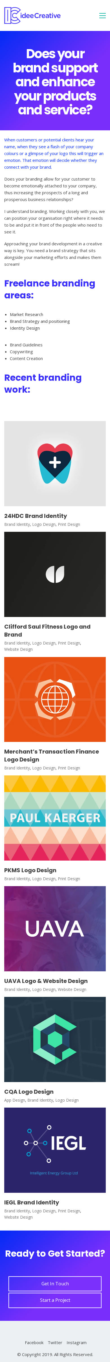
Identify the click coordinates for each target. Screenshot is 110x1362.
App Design (14, 1100)
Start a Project (55, 1300)
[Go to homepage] (32, 15)
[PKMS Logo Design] (55, 818)
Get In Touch (55, 1284)
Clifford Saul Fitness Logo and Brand (47, 631)
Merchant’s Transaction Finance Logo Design (51, 755)
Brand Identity (17, 524)
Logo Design (44, 524)
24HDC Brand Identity (35, 516)
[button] (102, 16)
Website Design (18, 649)
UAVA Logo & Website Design (46, 981)
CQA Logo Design (29, 1092)
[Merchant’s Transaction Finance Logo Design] (55, 699)
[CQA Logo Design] (55, 1039)
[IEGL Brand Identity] (55, 1150)
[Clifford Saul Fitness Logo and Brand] (55, 574)
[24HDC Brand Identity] (55, 463)
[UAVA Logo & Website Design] (55, 928)
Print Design (69, 524)
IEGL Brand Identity (31, 1202)
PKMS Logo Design (30, 870)
